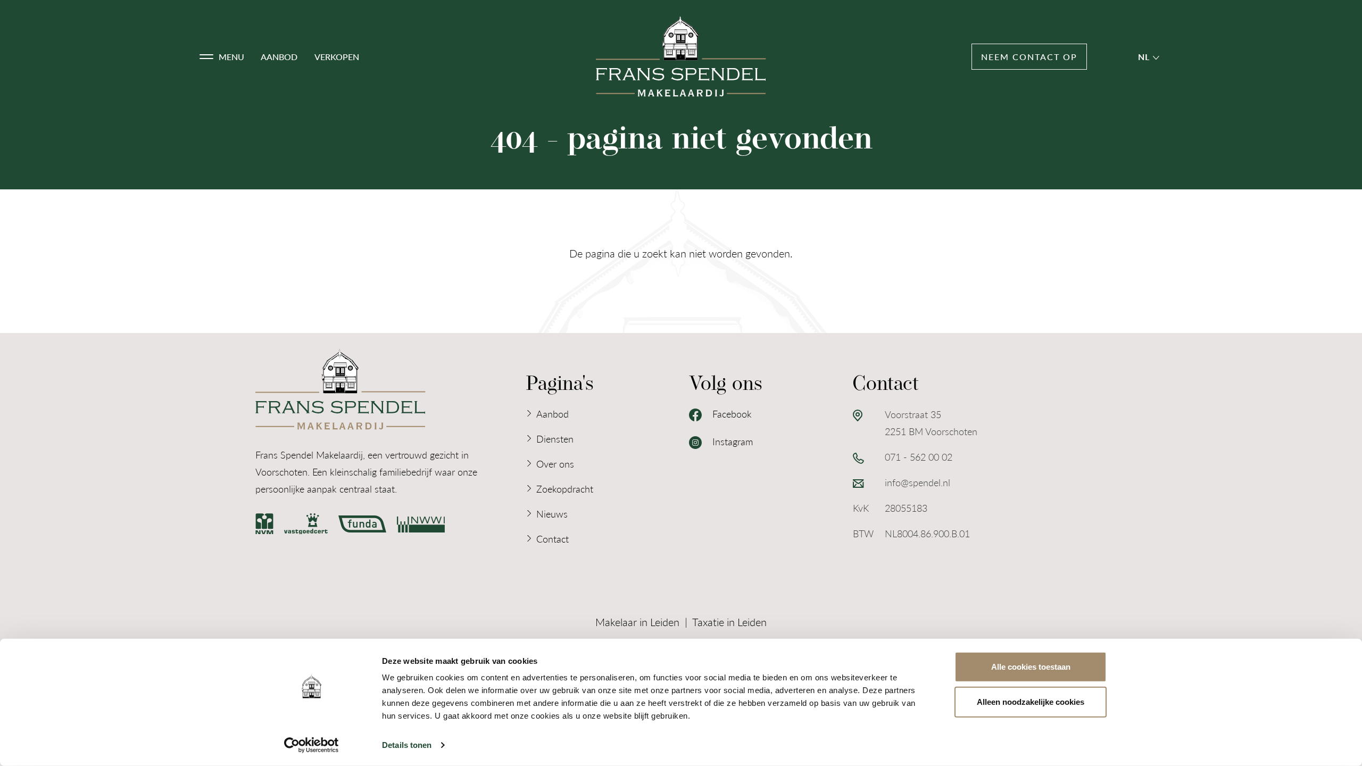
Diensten (555, 438)
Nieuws (552, 513)
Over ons (555, 463)
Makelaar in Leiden (637, 621)
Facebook (731, 413)
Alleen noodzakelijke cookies (1030, 701)
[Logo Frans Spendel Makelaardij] (681, 56)
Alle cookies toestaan (1030, 666)
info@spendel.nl (917, 482)
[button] (222, 57)
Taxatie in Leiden (729, 621)
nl (1145, 57)
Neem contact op (1029, 57)
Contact (552, 538)
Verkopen (336, 57)
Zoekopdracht (564, 488)
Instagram (731, 441)
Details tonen (406, 745)
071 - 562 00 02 (918, 456)
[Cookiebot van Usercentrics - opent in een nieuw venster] (311, 745)
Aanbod (279, 57)
